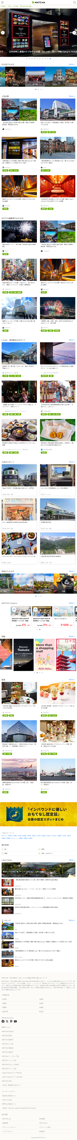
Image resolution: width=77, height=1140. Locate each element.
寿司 (29, 835)
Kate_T (7, 251)
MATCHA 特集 (27, 6)
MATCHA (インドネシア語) (10, 1056)
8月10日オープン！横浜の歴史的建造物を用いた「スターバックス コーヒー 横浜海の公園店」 (44, 898)
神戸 (69, 835)
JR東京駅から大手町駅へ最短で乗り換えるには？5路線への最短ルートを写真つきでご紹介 (43, 941)
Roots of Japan (7, 1100)
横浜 (26, 838)
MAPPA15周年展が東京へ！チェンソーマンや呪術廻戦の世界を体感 (36, 907)
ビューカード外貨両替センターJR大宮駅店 (54, 488)
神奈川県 (5, 1011)
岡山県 (41, 1011)
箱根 (8, 838)
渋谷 (64, 835)
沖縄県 (41, 1007)
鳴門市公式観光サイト (9, 1104)
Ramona (45, 327)
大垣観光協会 (47, 411)
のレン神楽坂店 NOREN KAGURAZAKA (15, 522)
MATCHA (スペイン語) (9, 1068)
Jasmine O (8, 129)
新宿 (31, 838)
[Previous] (3, 33)
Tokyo (54, 835)
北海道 (41, 1003)
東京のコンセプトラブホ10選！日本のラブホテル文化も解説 (34, 960)
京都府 (4, 1003)
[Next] (74, 33)
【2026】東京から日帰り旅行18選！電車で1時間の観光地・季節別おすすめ (39, 923)
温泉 (24, 835)
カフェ (5, 835)
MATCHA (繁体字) (7, 1040)
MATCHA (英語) (7, 1035)
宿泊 (34, 835)
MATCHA (46, 129)
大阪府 (41, 999)
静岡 (21, 838)
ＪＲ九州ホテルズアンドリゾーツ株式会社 (16, 449)
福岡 (59, 835)
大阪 (20, 835)
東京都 (4, 999)
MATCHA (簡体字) (7, 1052)
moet (44, 167)
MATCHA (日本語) (7, 1031)
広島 (49, 835)
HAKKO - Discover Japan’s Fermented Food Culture (19, 1108)
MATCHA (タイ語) (7, 1044)
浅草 (10, 835)
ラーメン (15, 838)
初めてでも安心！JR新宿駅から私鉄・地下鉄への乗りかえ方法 (34, 932)
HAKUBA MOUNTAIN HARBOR (51, 556)
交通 (16, 6)
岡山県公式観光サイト (9, 1096)
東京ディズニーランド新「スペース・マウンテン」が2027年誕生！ (24, 872)
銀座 (44, 835)
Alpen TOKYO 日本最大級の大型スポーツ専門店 (18, 488)
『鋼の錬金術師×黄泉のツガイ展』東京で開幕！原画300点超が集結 (36, 880)
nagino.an (8, 167)
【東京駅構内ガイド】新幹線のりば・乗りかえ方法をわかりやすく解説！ (38, 951)
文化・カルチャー (47, 853)
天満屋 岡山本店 (46, 522)
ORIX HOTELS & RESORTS (50, 372)
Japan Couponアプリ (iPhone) (12, 1073)
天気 (39, 835)
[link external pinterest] (11, 1022)
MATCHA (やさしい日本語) (10, 1064)
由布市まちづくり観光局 (11, 372)
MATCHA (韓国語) (7, 1048)
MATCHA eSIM (7, 1081)
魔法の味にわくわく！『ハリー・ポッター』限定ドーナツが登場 (35, 889)
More (71, 64)
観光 (4, 6)
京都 (15, 835)
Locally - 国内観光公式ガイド (11, 1085)
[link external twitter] (7, 1022)
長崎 (4, 838)
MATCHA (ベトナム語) (9, 1060)
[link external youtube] (16, 1022)
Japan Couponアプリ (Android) (12, 1077)
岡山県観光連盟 (47, 449)
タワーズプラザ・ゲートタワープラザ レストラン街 (19, 556)
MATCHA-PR (8, 750)
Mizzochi (7, 205)
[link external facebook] (3, 1022)
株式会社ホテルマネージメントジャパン (16, 411)
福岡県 (4, 1007)
